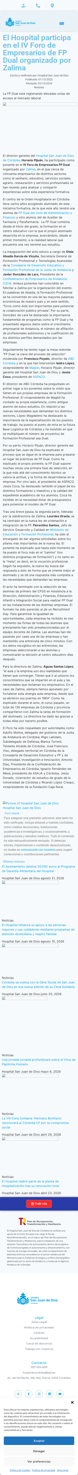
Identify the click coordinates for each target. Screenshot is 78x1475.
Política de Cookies (20, 1470)
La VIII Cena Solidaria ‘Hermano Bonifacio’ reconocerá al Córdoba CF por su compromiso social (35, 1122)
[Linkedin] (49, 1394)
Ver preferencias (39, 1461)
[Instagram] (39, 1394)
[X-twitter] (18, 1394)
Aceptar (39, 1441)
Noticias (39, 87)
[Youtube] (60, 1394)
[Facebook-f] (28, 1394)
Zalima (30, 169)
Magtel (33, 368)
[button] (72, 1402)
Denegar (39, 1451)
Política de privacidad (43, 1470)
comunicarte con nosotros (38, 850)
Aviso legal (62, 1470)
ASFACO (38, 377)
